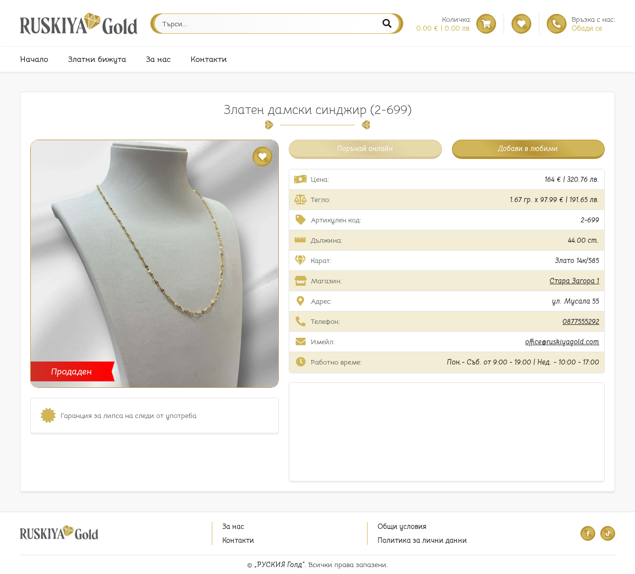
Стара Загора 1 (574, 280)
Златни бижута (97, 59)
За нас (158, 59)
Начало (34, 59)
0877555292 (581, 321)
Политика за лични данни (422, 540)
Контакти (208, 59)
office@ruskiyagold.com (562, 341)
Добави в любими (528, 148)
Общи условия (402, 526)
